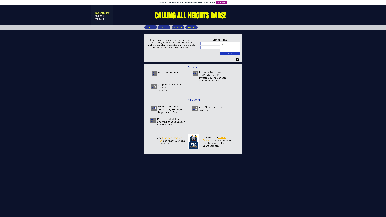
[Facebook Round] (237, 59)
